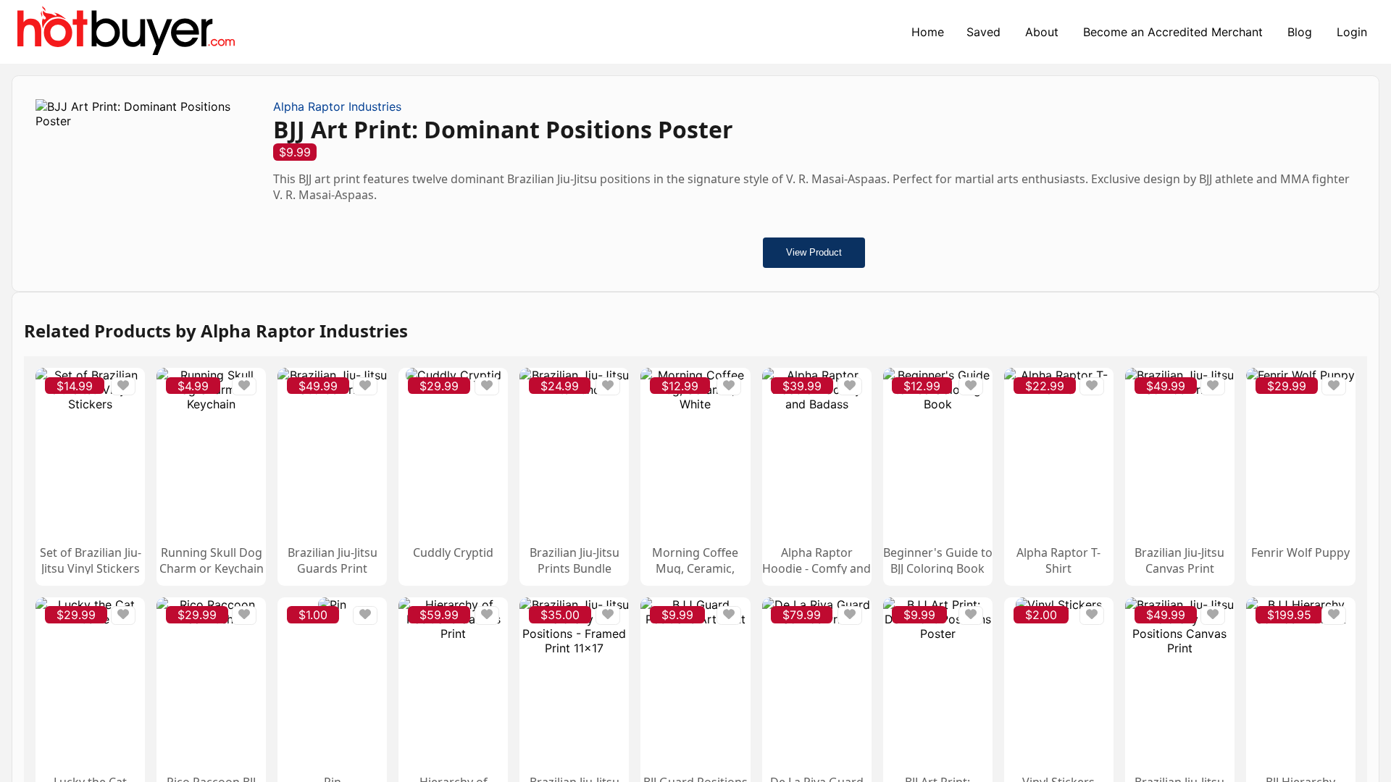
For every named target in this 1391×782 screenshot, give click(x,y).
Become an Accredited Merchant (1173, 32)
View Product (814, 252)
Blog (1299, 32)
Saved (983, 32)
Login (1352, 32)
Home (927, 32)
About (1041, 32)
